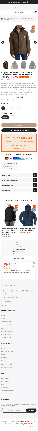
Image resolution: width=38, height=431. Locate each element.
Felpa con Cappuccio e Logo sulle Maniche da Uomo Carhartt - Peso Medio (9, 231)
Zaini (2, 328)
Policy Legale (5, 378)
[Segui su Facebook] (2, 306)
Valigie (3, 318)
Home (3, 18)
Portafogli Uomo (6, 334)
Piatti (3, 355)
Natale (3, 348)
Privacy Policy (5, 381)
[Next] (35, 42)
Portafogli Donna (6, 331)
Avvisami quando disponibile (19, 130)
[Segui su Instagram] (6, 306)
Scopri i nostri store (20, 8)
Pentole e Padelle (6, 364)
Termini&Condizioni (7, 391)
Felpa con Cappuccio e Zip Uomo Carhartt (27, 229)
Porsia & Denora (26, 421)
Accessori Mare (6, 337)
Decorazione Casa (7, 351)
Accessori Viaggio (7, 322)
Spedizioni (4, 387)
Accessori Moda (6, 325)
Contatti (4, 394)
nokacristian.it (28, 424)
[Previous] (2, 42)
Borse (3, 315)
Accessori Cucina (7, 367)
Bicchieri (4, 358)
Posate (3, 361)
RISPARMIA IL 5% (19, 149)
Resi (2, 384)
